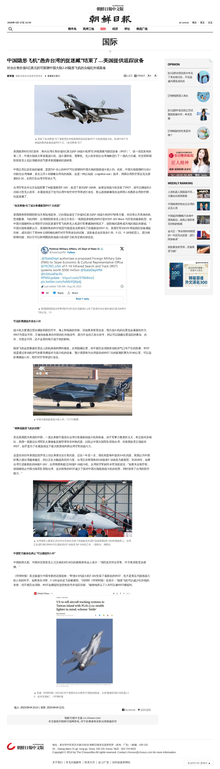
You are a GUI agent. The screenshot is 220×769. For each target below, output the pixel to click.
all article (184, 22)
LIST (129, 75)
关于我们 (57, 762)
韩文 (194, 22)
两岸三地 (88, 28)
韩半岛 (72, 28)
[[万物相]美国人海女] (189, 101)
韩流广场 (142, 28)
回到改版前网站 (121, 762)
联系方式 (90, 762)
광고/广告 (103, 762)
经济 (115, 28)
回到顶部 (145, 710)
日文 (210, 22)
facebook (129, 710)
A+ (149, 75)
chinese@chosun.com (139, 752)
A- (155, 75)
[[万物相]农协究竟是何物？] (189, 138)
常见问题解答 (73, 762)
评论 (127, 28)
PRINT (141, 75)
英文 (202, 22)
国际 (103, 28)
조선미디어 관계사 (197, 763)
